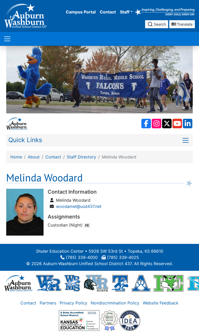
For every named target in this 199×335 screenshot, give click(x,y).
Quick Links (25, 140)
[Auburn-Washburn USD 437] (18, 282)
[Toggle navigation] (7, 39)
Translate (184, 24)
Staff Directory (81, 156)
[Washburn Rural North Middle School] (96, 282)
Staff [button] (125, 11)
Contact (108, 11)
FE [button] (87, 225)
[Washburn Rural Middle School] (72, 282)
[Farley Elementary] (168, 282)
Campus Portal (81, 11)
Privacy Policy (73, 302)
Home (16, 156)
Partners (48, 302)
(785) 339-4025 (123, 257)
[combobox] (156, 24)
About (34, 156)
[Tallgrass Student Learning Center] (120, 282)
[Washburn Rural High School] (48, 282)
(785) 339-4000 (82, 257)
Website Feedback (161, 302)
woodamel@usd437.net (79, 206)
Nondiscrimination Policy (115, 302)
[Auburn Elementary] (141, 282)
